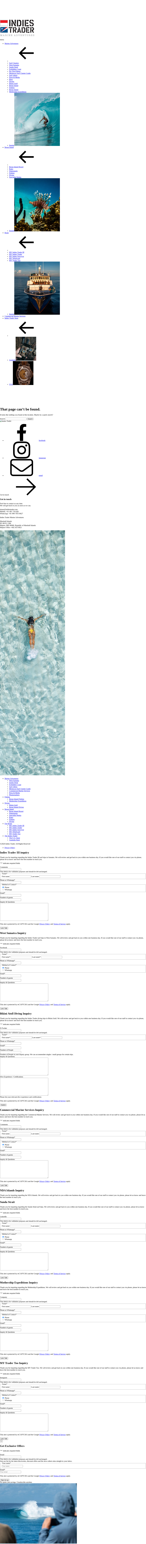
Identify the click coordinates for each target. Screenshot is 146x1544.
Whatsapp (8, 890)
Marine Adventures (11, 43)
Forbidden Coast (15, 69)
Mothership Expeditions (17, 92)
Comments (4, 867)
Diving (11, 81)
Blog (11, 79)
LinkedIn (3, 1217)
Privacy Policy (10, 848)
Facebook (3, 948)
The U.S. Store (14, 838)
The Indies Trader (11, 836)
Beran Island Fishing (16, 799)
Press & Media (14, 77)
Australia (12, 360)
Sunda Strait (13, 67)
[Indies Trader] (17, 36)
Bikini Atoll (13, 84)
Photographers (14, 795)
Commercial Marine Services (15, 316)
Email (2, 893)
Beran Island (13, 86)
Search (2, 419)
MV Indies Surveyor (16, 256)
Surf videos (13, 75)
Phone (7, 887)
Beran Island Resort (16, 167)
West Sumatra (14, 65)
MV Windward (14, 258)
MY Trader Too (14, 260)
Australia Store (14, 840)
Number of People (6, 1050)
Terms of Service (59, 924)
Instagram (3, 1378)
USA (11, 384)
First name (5, 876)
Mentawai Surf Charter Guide (20, 73)
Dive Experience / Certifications (11, 1077)
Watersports (13, 171)
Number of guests (6, 897)
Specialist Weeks (15, 177)
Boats (7, 233)
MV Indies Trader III (16, 252)
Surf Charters (14, 63)
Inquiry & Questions (7, 902)
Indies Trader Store (11, 318)
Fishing (11, 88)
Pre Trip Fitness (14, 71)
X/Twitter (3, 1028)
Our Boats (8, 824)
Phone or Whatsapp (7, 880)
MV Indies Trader (15, 254)
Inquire (11, 145)
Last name (35, 876)
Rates (11, 169)
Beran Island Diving (16, 807)
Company (3, 1297)
